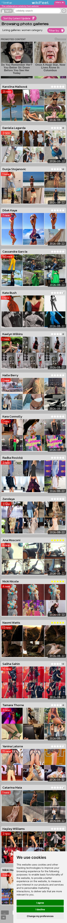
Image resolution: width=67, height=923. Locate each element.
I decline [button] (40, 909)
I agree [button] (40, 902)
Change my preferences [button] (40, 916)
